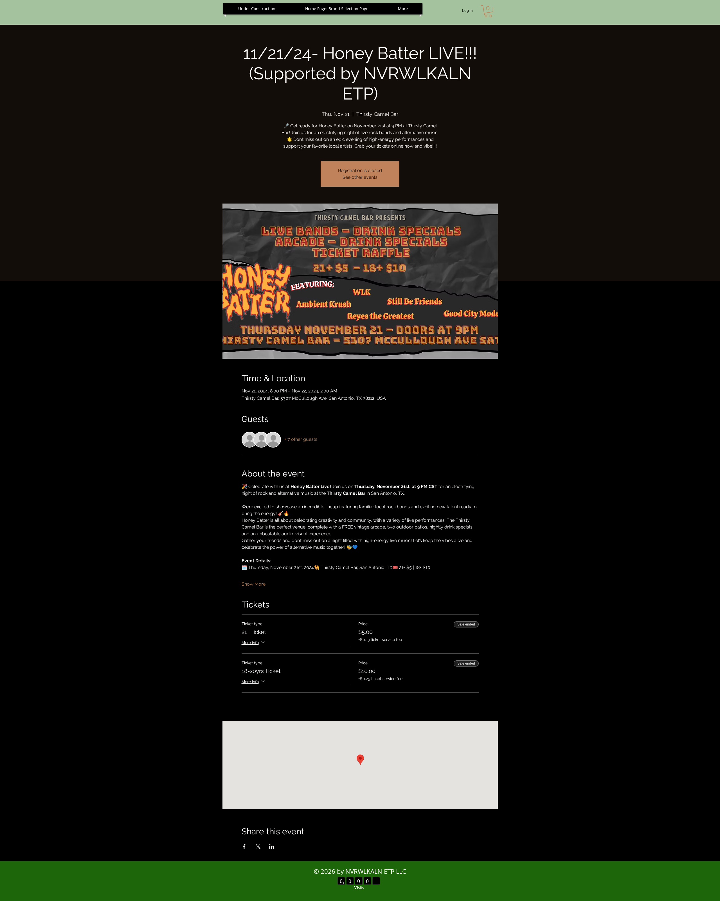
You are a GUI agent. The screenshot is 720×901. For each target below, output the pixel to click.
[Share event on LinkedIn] (271, 846)
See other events (360, 177)
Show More (254, 584)
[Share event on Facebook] (244, 846)
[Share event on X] (258, 846)
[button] (488, 11)
